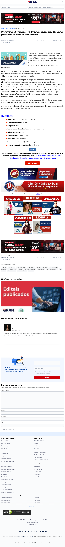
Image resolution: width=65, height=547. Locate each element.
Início (2, 28)
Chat (36, 443)
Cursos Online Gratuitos (7, 492)
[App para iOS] (26, 532)
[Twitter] (43, 532)
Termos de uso (32, 524)
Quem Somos (5, 440)
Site (2, 422)
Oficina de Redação (6, 489)
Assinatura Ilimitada (6, 466)
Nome (3, 410)
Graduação (4, 474)
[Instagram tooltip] (34, 532)
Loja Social (4, 448)
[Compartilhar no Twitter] (56, 40)
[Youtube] (31, 532)
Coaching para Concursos (8, 469)
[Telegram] (46, 532)
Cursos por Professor (7, 487)
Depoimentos (37, 466)
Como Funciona (5, 443)
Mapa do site (32, 527)
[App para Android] (28, 532)
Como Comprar (5, 445)
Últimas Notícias (10, 28)
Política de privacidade (32, 522)
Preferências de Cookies (7, 461)
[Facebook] (40, 532)
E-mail (3, 416)
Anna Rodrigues (7, 39)
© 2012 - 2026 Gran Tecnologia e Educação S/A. (32, 520)
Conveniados (4, 453)
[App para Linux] (23, 532)
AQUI (38, 194)
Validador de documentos (8, 451)
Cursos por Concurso (7, 479)
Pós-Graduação (5, 476)
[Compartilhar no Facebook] (54, 40)
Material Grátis (38, 469)
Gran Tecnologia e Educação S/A (25, 536)
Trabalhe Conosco (6, 458)
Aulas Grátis (37, 474)
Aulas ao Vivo (37, 471)
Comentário (5, 390)
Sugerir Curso (37, 476)
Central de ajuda (39, 440)
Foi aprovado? (41, 458)
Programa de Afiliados (7, 456)
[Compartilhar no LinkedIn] (58, 40)
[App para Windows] (20, 532)
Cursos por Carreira (6, 482)
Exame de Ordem (6, 471)
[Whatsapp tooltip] (37, 532)
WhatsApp (38, 445)
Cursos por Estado (6, 484)
